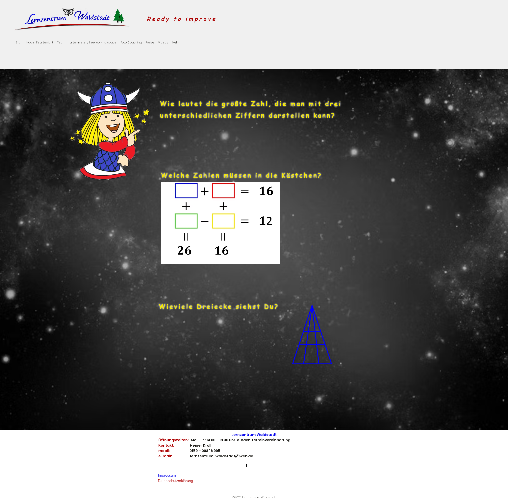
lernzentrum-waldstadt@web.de (221, 456)
